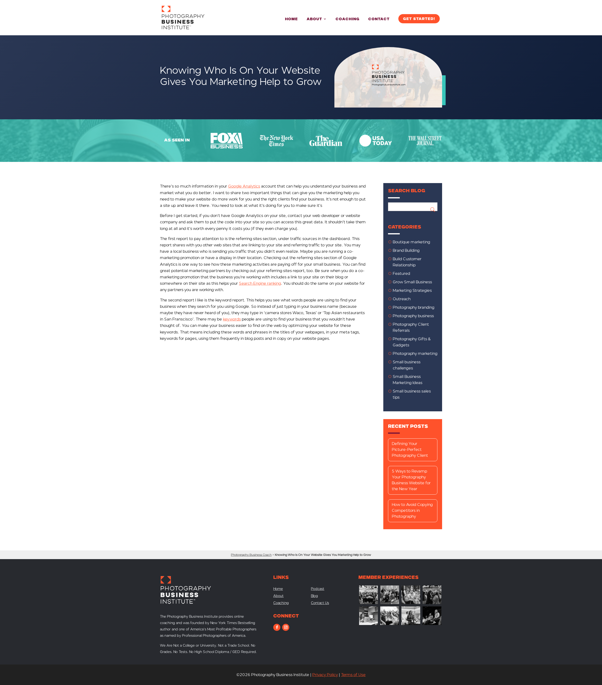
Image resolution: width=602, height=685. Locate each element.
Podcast (317, 589)
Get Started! (419, 19)
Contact (379, 19)
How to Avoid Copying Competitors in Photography (412, 510)
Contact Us (320, 603)
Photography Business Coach (251, 555)
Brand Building (406, 250)
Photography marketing (415, 353)
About (314, 19)
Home (291, 19)
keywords (232, 319)
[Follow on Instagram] (285, 627)
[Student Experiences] (368, 623)
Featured (401, 273)
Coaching (348, 19)
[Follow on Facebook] (276, 627)
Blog (314, 596)
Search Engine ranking (260, 283)
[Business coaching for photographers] (368, 603)
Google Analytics (244, 186)
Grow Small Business (412, 282)
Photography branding (413, 307)
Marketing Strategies (412, 290)
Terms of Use (353, 675)
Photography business (413, 316)
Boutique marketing (411, 242)
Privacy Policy (325, 675)
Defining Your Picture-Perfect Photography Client (410, 449)
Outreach (402, 299)
